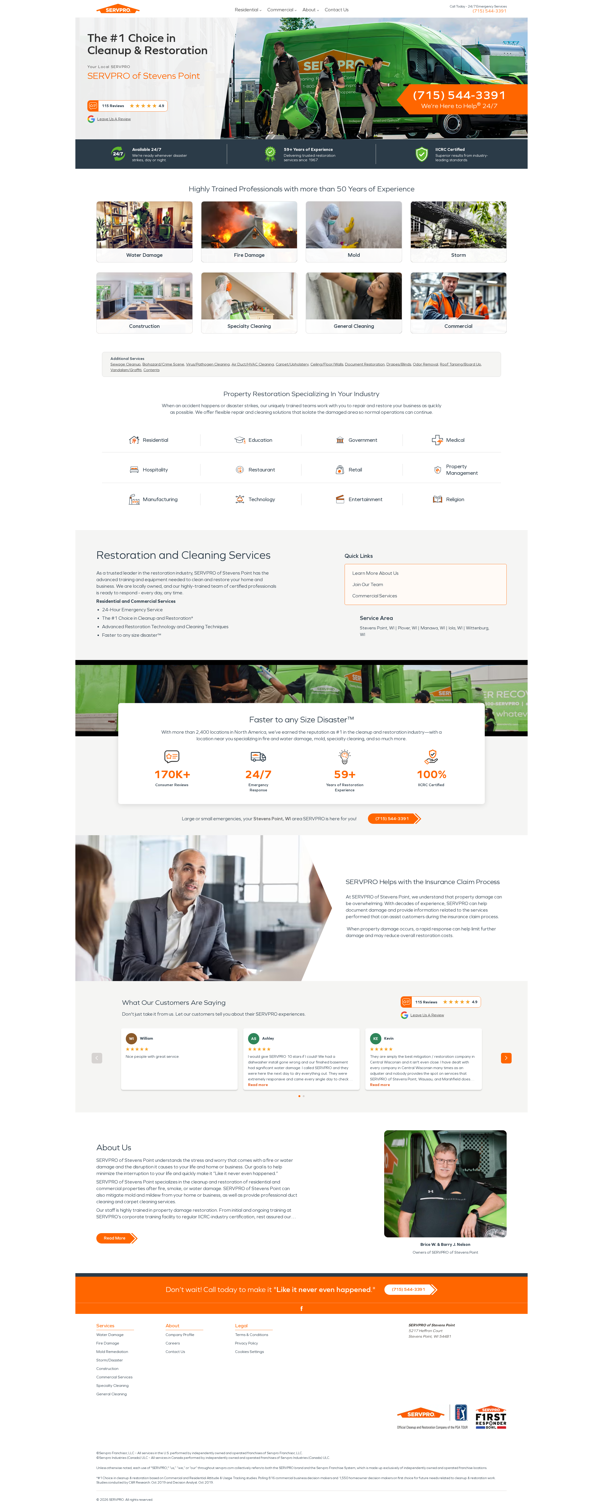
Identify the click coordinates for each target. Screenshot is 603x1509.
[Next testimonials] (506, 1058)
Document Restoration (365, 364)
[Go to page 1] (299, 1096)
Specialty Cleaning (112, 1385)
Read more (258, 1084)
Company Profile (180, 1334)
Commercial (280, 9)
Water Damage (110, 1334)
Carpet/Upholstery (292, 364)
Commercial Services (374, 596)
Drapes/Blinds (399, 364)
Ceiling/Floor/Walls (326, 364)
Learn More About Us (375, 573)
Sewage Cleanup (125, 364)
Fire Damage (107, 1343)
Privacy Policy (246, 1343)
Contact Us (337, 9)
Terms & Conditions (251, 1334)
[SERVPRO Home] (118, 8)
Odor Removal (425, 364)
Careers (173, 1343)
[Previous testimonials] (97, 1058)
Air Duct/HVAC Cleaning (253, 364)
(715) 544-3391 (490, 11)
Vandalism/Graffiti (126, 370)
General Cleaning (111, 1394)
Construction (107, 1368)
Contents (151, 370)
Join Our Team (367, 584)
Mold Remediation (112, 1351)
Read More (114, 1238)
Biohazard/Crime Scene (163, 364)
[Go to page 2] (304, 1096)
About (309, 9)
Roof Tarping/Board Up (460, 364)
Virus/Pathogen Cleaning (208, 364)
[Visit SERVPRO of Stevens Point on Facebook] (301, 1308)
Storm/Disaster (109, 1360)
